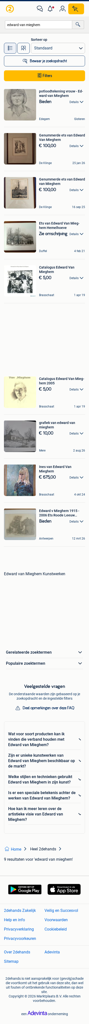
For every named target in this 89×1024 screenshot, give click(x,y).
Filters (47, 76)
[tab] (10, 48)
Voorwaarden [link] (56, 920)
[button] (51, 8)
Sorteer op (39, 40)
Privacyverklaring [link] (19, 929)
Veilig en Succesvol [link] (61, 910)
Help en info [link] (14, 920)
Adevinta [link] (52, 952)
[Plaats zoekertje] (76, 8)
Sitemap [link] (11, 961)
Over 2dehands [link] (17, 952)
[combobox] (38, 24)
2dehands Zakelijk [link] (20, 910)
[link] (10, 8)
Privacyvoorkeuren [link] (20, 938)
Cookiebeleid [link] (55, 929)
